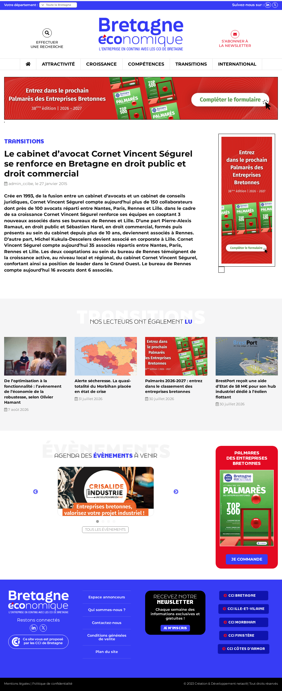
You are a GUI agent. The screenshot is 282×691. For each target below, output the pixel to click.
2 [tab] (103, 521)
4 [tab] (114, 521)
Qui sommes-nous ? (107, 609)
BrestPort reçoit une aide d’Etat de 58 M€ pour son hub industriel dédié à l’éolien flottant (246, 389)
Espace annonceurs (106, 597)
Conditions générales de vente (106, 637)
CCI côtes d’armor (246, 648)
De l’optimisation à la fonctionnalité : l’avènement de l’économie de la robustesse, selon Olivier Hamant (32, 391)
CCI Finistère (241, 635)
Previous (35, 492)
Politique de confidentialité (51, 683)
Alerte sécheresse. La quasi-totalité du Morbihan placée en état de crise (103, 386)
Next (176, 492)
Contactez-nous (106, 622)
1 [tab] (97, 521)
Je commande (246, 559)
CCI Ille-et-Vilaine (245, 608)
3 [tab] (108, 521)
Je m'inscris (175, 628)
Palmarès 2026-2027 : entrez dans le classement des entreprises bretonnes (173, 386)
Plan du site (107, 651)
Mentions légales (17, 683)
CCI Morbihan (242, 622)
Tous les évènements (105, 529)
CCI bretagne (242, 595)
